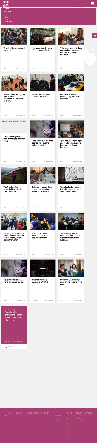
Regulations (58, 415)
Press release (9, 22)
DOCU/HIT (79, 420)
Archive (69, 413)
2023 (67, 418)
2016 (67, 435)
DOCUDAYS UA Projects (84, 413)
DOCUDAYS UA (80, 415)
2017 (67, 433)
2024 (67, 415)
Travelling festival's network (38, 413)
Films (6, 19)
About (56, 413)
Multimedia (19, 413)
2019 (67, 428)
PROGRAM (7, 413)
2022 (67, 420)
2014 (67, 440)
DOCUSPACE (80, 418)
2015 (67, 438)
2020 (67, 425)
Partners (57, 420)
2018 (67, 430)
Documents (58, 418)
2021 (67, 423)
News (6, 17)
